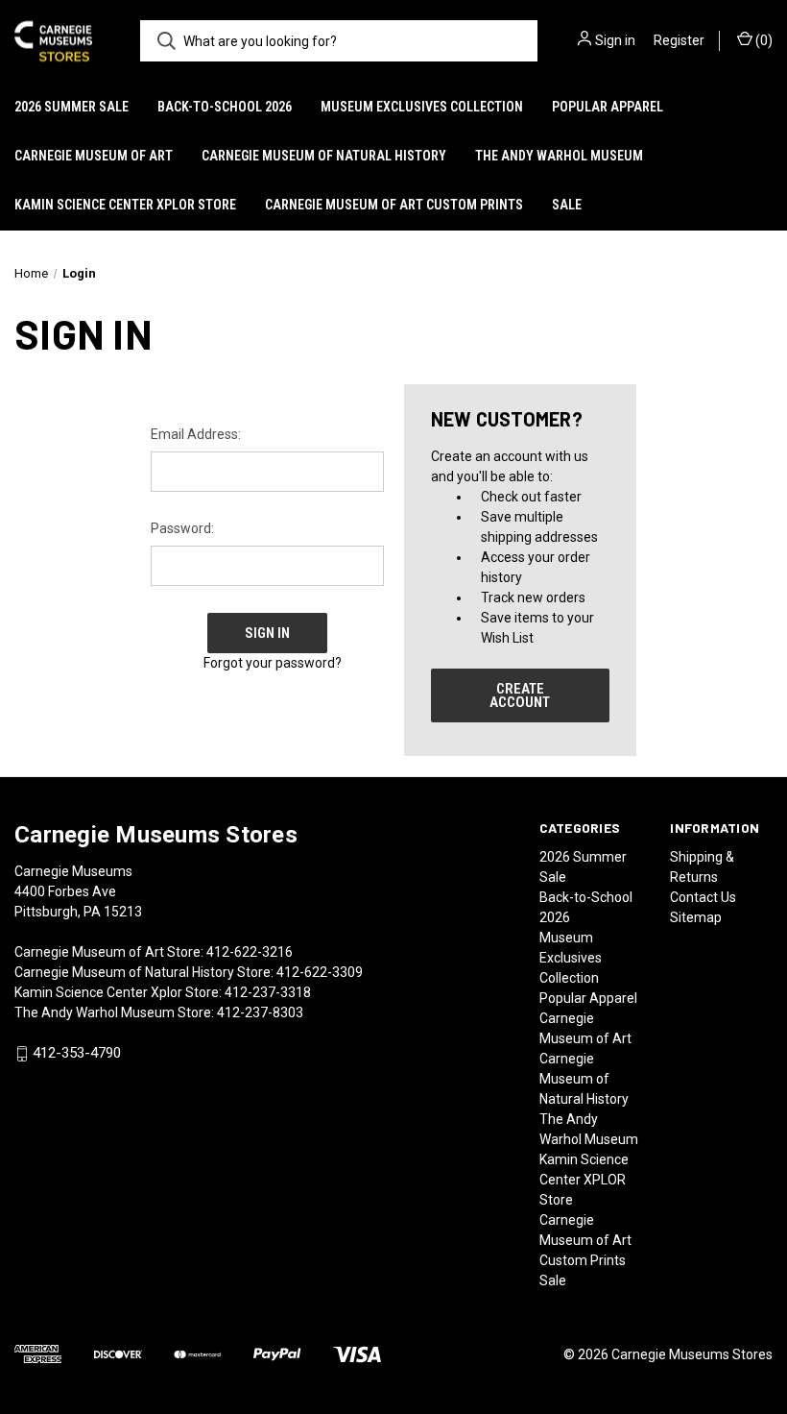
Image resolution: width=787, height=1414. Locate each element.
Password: (182, 528)
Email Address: (196, 434)
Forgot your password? (272, 662)
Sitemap (696, 917)
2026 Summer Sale (71, 106)
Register (679, 40)
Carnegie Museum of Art (93, 155)
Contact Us (703, 897)
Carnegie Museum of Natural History (324, 155)
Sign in (615, 40)
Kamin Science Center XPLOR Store (125, 204)
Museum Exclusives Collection (422, 106)
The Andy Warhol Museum (559, 155)
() (762, 40)
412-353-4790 (77, 1053)
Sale (567, 204)
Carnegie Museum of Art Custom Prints (394, 204)
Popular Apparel (607, 106)
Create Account (519, 695)
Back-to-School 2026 (224, 106)
